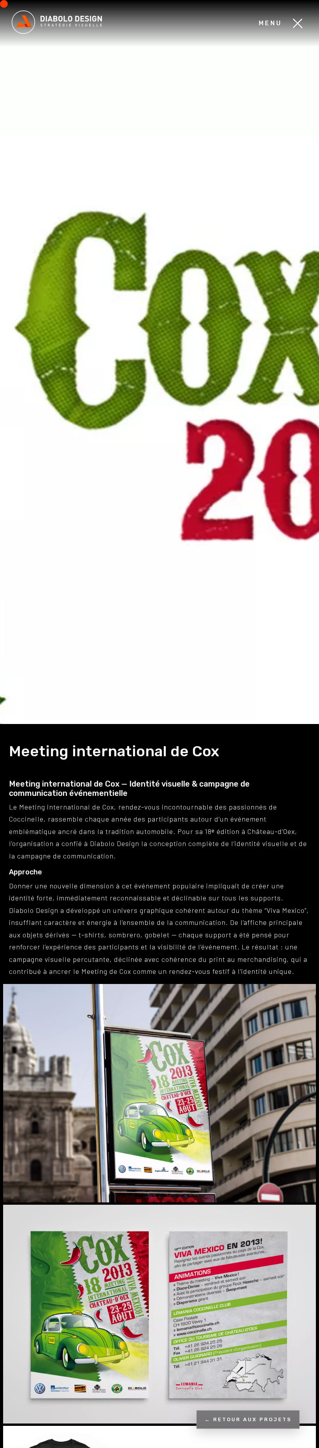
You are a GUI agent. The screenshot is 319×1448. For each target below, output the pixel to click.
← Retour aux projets (248, 1419)
